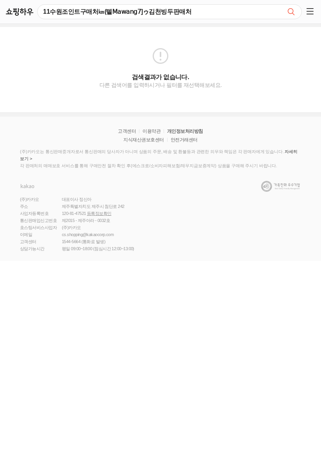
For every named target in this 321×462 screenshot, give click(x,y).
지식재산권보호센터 (143, 140)
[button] (311, 11)
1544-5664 (71, 241)
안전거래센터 (184, 140)
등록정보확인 (99, 213)
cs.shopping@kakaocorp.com (88, 234)
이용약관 (151, 131)
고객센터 (127, 131)
